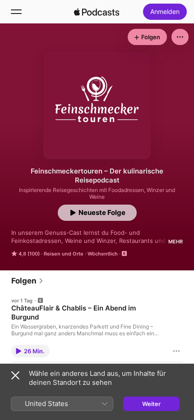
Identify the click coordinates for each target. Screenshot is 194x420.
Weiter (151, 403)
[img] (96, 11)
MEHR (175, 241)
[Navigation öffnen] (16, 12)
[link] (27, 281)
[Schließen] (15, 375)
